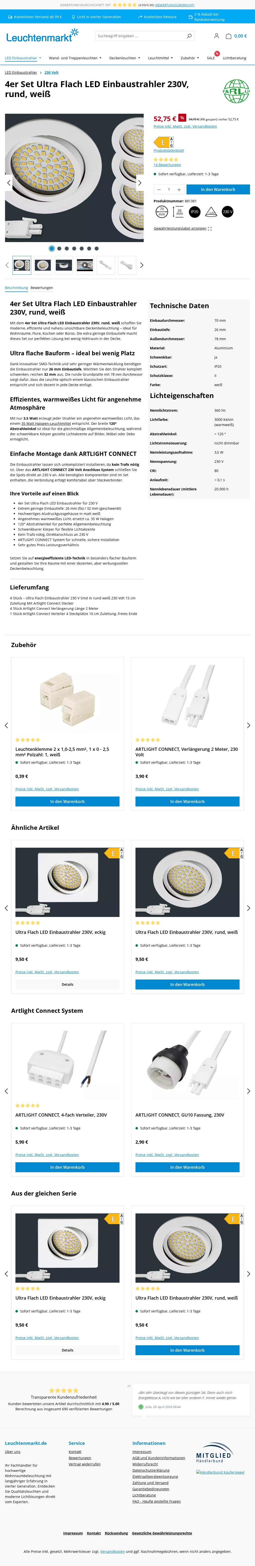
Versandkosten (112, 1551)
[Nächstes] (140, 183)
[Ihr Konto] (217, 36)
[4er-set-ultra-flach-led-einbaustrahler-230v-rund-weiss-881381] (74, 178)
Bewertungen (80, 1458)
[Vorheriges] (8, 183)
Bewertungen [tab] (42, 287)
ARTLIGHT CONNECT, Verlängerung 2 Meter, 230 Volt (186, 751)
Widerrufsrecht (145, 1464)
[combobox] (139, 36)
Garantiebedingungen (150, 1489)
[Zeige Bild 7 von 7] (97, 249)
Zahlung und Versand (150, 1482)
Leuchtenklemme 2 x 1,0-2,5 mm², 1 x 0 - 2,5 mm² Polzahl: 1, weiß (62, 751)
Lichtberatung (144, 1495)
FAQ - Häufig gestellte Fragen (156, 1501)
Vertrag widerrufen (85, 1464)
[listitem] (97, 16)
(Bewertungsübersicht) (175, 5)
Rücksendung (116, 1533)
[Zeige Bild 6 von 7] (89, 249)
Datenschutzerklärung (151, 1470)
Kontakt (75, 1451)
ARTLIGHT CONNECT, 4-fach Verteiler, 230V (61, 1115)
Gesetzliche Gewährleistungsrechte (162, 1533)
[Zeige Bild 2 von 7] (59, 249)
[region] (74, 194)
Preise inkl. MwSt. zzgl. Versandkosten (185, 126)
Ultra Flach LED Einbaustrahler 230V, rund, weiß (186, 932)
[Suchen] (189, 36)
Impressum (141, 1451)
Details (67, 984)
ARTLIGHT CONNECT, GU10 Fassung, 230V (179, 1115)
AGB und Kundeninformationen (158, 1458)
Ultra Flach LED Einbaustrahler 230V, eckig (60, 932)
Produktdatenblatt (169, 150)
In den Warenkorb (218, 189)
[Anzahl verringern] (159, 189)
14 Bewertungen (167, 164)
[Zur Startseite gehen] (42, 35)
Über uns (12, 1451)
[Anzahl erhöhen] (179, 189)
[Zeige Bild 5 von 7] (82, 249)
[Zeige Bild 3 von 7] (67, 249)
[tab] (16, 288)
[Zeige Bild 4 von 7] (74, 249)
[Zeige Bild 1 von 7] (52, 249)
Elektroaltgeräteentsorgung (155, 1476)
